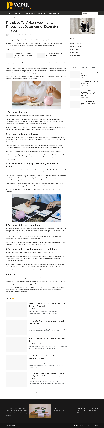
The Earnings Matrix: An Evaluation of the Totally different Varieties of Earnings (46, 374)
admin (12, 35)
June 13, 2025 (20, 35)
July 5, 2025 (49, 57)
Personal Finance (17, 13)
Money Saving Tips (54, 13)
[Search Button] (96, 13)
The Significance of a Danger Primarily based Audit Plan (88, 103)
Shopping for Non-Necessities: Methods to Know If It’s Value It (23, 54)
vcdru (21, 425)
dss (55, 408)
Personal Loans (41, 13)
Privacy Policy (88, 425)
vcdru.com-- (16, 425)
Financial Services (30, 13)
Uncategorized (75, 56)
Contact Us (95, 425)
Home (8, 13)
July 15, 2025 (18, 57)
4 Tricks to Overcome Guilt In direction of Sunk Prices (54, 54)
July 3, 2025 (38, 360)
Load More (36, 392)
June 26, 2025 (38, 378)
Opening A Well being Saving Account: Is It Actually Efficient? (89, 73)
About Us (80, 425)
